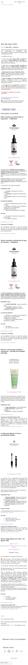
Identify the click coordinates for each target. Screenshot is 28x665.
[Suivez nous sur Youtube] (21, 651)
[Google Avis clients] (6, 663)
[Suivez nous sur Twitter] (13, 651)
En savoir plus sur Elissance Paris (10, 532)
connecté (12, 625)
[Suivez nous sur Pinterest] (17, 651)
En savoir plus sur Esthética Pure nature (11, 426)
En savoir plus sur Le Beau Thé (9, 609)
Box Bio (3, 47)
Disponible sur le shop (7, 222)
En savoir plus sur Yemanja (8, 233)
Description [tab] (6, 109)
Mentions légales (14, 658)
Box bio (5, 4)
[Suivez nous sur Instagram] (9, 651)
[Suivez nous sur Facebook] (5, 651)
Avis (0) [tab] (13, 109)
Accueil (2, 4)
